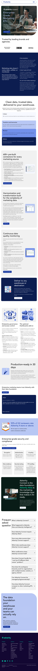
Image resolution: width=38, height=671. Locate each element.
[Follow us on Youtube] (5, 661)
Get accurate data (7, 271)
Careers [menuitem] (21, 646)
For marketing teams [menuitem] (13, 654)
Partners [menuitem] (21, 647)
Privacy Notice (11, 665)
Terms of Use (3, 665)
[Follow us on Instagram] (12, 661)
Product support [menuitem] (31, 658)
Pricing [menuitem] (3, 651)
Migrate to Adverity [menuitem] (31, 648)
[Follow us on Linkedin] (2, 661)
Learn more (6, 223)
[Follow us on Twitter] (9, 661)
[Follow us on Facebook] (7, 661)
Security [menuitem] (21, 643)
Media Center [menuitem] (21, 648)
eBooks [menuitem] (30, 649)
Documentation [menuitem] (31, 657)
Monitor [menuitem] (3, 647)
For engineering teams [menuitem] (14, 655)
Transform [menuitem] (3, 646)
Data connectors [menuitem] (4, 648)
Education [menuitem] (30, 653)
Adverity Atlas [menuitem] (4, 643)
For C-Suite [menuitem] (12, 658)
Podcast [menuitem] (30, 654)
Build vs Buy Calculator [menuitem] (32, 645)
